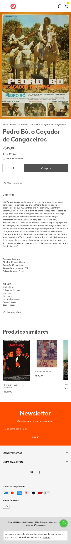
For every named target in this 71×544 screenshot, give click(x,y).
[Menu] (5, 6)
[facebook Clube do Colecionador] (39, 472)
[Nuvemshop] (35, 525)
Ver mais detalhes (14, 158)
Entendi (46, 537)
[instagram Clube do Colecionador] (31, 472)
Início (5, 124)
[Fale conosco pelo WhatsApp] (64, 523)
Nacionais (23, 124)
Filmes (13, 124)
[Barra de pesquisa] (60, 6)
